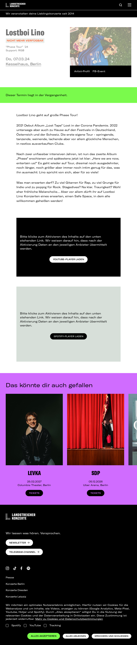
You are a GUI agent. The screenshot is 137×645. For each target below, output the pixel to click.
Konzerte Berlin (15, 583)
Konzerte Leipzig (16, 596)
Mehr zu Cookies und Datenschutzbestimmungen (69, 619)
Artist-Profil (82, 71)
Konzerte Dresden (17, 590)
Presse (10, 577)
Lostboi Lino (25, 32)
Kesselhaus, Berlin (23, 64)
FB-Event (99, 71)
